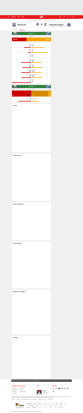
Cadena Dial (46, 405)
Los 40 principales (34, 403)
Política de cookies (33, 399)
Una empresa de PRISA (19, 405)
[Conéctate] (67, 17)
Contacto (13, 399)
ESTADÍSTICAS (22, 29)
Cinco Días (41, 405)
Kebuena (59, 405)
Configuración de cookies (42, 399)
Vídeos (22, 16)
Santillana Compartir (47, 403)
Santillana (40, 403)
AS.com (57, 403)
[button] (20, 407)
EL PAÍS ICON (40, 407)
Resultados (13, 16)
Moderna (28, 407)
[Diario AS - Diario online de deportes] (41, 17)
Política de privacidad (25, 399)
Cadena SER (52, 403)
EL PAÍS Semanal (50, 405)
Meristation (56, 407)
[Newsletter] (64, 17)
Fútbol (18, 16)
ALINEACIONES (15, 29)
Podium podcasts (34, 407)
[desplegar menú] (8, 17)
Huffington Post (31, 405)
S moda (45, 407)
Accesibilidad (50, 399)
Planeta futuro (54, 405)
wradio (37, 405)
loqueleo (51, 407)
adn (60, 403)
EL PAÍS (29, 403)
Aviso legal (18, 399)
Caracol (65, 403)
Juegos (60, 16)
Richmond (65, 405)
